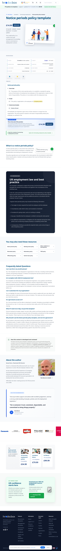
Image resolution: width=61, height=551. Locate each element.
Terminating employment (25, 14)
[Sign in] (36, 2)
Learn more (33, 547)
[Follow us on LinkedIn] (4, 530)
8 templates (24, 460)
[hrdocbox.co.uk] (9, 2)
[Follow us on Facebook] (7, 530)
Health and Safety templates (20, 536)
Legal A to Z (31, 521)
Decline (48, 547)
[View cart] (32, 2)
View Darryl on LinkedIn (46, 378)
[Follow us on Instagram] (5, 530)
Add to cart (16, 25)
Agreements (41, 530)
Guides (40, 525)
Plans (39, 535)
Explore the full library (50, 6)
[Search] (56, 2)
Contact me (5, 527)
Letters (40, 520)
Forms (40, 523)
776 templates (47, 458)
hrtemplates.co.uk (53, 536)
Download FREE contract (35, 495)
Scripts (40, 533)
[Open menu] (40, 2)
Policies (40, 528)
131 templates (35, 459)
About (29, 519)
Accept (42, 547)
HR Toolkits (21, 541)
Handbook (16, 14)
